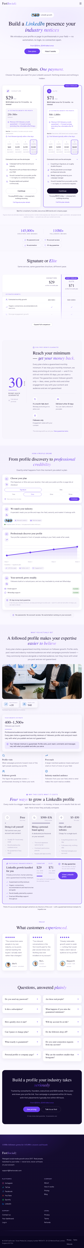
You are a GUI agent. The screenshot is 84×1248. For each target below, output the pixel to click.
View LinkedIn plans (68, 875)
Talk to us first (51, 1109)
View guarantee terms (61, 431)
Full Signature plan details (21, 202)
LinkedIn (8, 1204)
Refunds (47, 1222)
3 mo (32, 494)
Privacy (47, 1215)
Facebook (8, 1191)
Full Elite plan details (62, 202)
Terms (46, 1219)
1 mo (13, 494)
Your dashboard (8, 1219)
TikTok (7, 1187)
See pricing (31, 1109)
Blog (46, 1194)
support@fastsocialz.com (12, 1171)
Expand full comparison (42, 324)
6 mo (51, 494)
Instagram (9, 1183)
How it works (50, 51)
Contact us (6, 1215)
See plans (32, 51)
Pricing (46, 1191)
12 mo (70, 494)
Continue (21, 191)
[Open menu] (80, 3)
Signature (23, 490)
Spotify (8, 1200)
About (46, 1183)
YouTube (8, 1196)
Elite (61, 490)
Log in (4, 1222)
